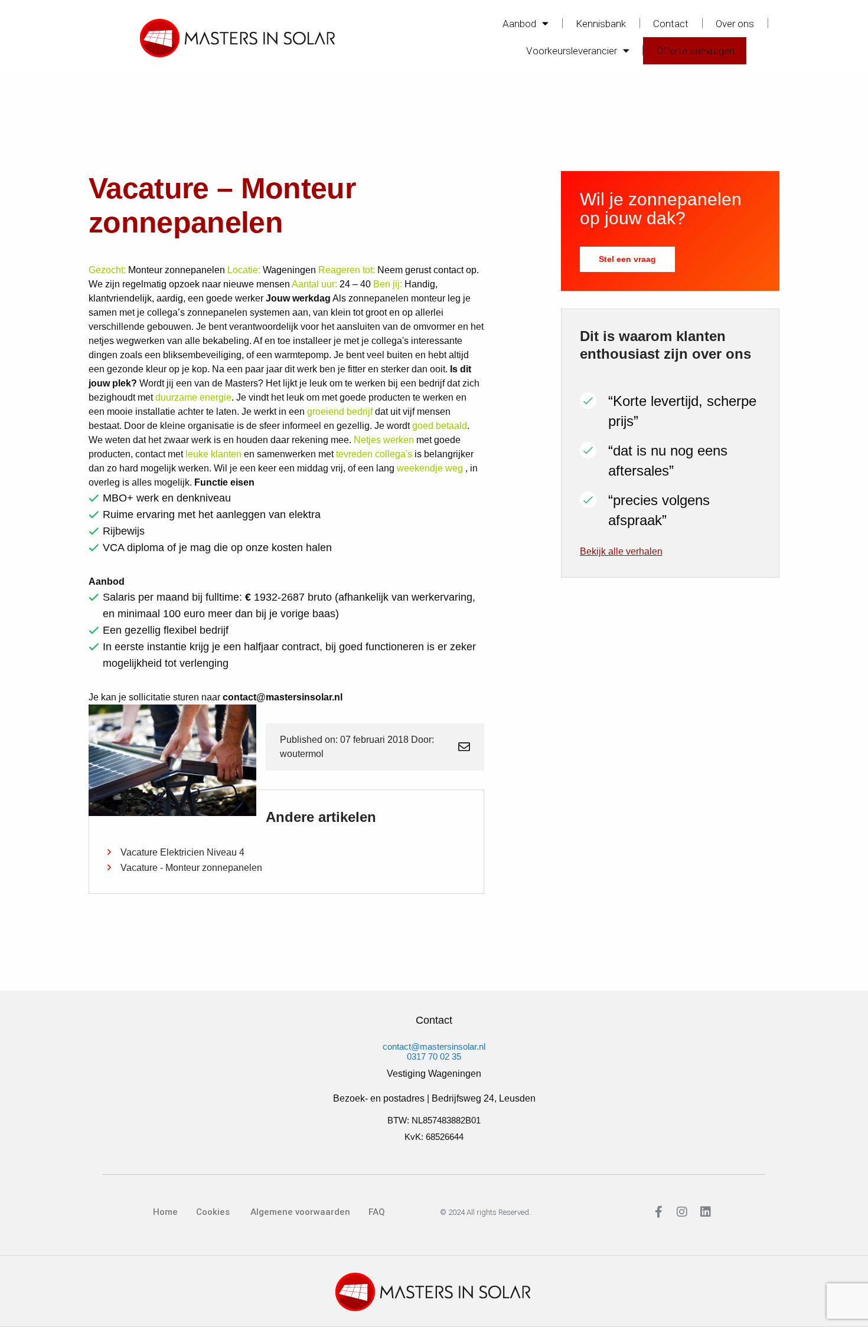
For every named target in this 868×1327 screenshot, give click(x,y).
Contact (670, 24)
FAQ (376, 1212)
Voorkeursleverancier (571, 51)
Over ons (735, 24)
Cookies (213, 1212)
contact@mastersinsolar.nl (434, 1046)
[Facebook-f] (658, 1212)
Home (165, 1212)
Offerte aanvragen (696, 51)
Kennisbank (601, 24)
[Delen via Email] (464, 747)
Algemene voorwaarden (299, 1212)
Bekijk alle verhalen (621, 551)
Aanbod (519, 24)
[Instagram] (682, 1212)
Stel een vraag (627, 259)
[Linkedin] (706, 1212)
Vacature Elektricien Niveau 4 (182, 852)
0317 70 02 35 (434, 1056)
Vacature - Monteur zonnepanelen (191, 868)
